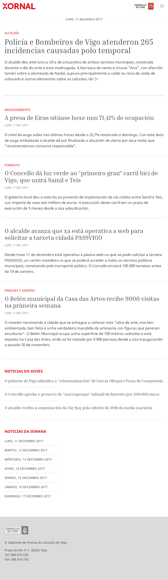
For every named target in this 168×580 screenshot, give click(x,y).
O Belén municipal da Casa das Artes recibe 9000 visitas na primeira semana (82, 302)
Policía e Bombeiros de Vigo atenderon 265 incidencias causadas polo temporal (79, 46)
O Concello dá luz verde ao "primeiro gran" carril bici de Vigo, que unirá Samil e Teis (81, 176)
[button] (162, 6)
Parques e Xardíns (20, 290)
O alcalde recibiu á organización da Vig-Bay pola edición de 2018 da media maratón (78, 407)
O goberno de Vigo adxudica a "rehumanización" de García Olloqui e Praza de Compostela (84, 380)
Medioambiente (17, 110)
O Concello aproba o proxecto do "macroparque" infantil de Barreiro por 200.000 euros (82, 394)
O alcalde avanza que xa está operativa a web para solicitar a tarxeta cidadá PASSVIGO (74, 234)
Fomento (12, 165)
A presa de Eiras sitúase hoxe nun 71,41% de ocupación (79, 117)
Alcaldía (12, 33)
